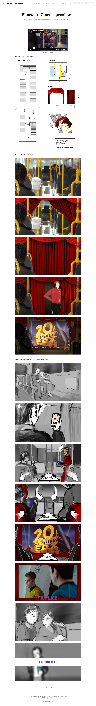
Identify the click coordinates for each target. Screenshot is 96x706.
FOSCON (64, 3)
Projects (32, 3)
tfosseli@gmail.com (55, 696)
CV (68, 3)
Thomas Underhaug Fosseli (12, 3)
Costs (59, 3)
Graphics (54, 3)
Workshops (39, 3)
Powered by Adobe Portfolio (48, 701)
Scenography (47, 3)
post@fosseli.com (57, 697)
